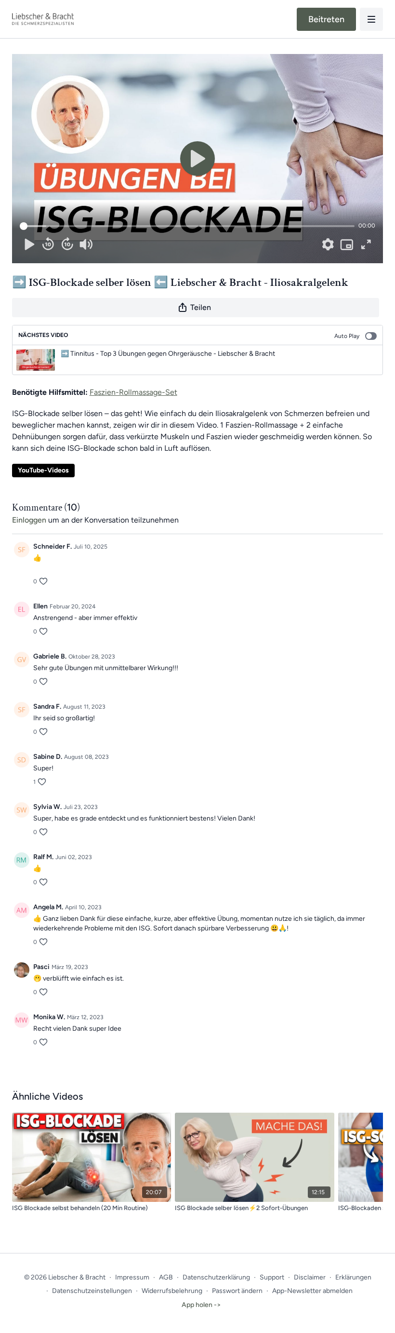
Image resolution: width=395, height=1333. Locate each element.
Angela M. (48, 907)
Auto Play (346, 336)
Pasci (41, 967)
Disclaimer (310, 1277)
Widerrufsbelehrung (172, 1291)
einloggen (29, 520)
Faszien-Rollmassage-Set (133, 392)
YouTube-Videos (43, 470)
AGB (166, 1277)
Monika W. (49, 1017)
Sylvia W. (47, 807)
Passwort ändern (237, 1291)
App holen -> (201, 1305)
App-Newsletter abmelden (312, 1291)
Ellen (40, 606)
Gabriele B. (49, 656)
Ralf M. (43, 857)
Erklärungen (353, 1277)
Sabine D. (47, 757)
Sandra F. (47, 706)
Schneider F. (52, 546)
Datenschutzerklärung (216, 1277)
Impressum (132, 1277)
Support (272, 1277)
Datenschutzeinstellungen (92, 1291)
